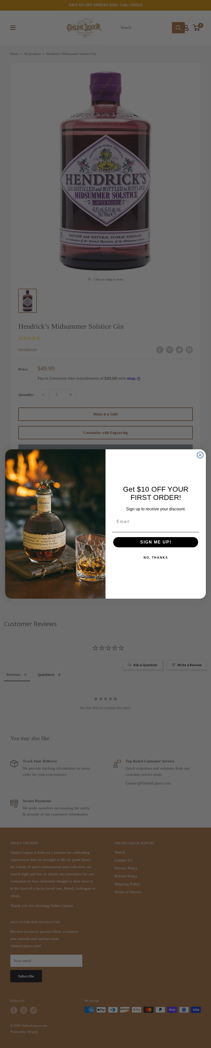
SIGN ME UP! (155, 542)
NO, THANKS (156, 557)
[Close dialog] (200, 455)
